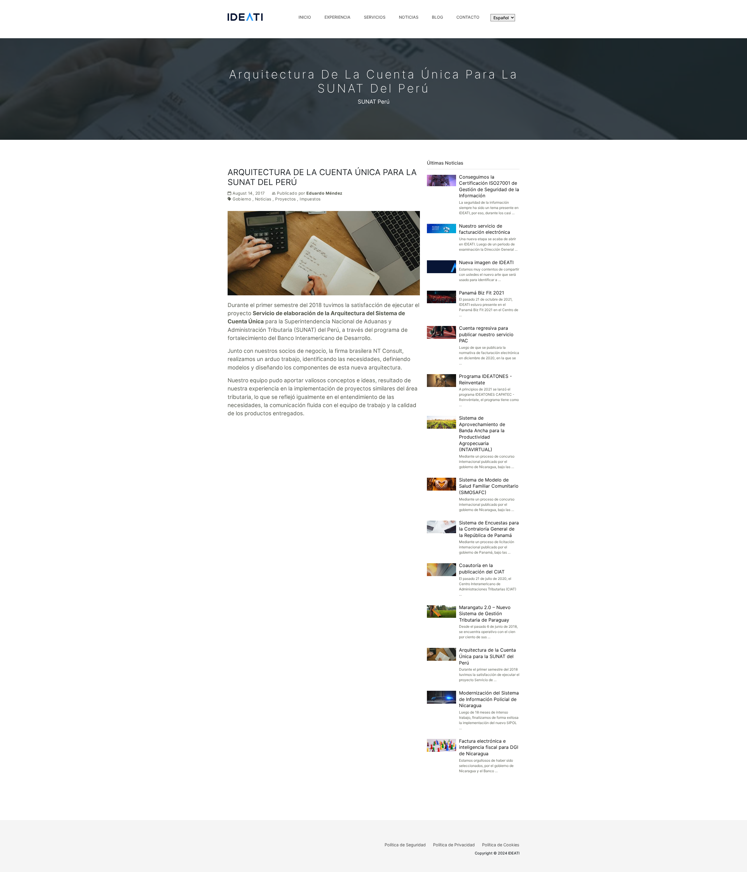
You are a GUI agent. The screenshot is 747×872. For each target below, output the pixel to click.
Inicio (305, 17)
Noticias (408, 17)
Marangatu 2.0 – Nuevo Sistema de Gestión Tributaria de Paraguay (485, 613)
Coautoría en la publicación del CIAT (482, 568)
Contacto (467, 17)
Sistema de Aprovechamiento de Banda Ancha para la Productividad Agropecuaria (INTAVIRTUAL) (482, 433)
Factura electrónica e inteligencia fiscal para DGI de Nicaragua (488, 747)
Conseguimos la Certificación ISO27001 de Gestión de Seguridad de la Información (489, 186)
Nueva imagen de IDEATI (486, 262)
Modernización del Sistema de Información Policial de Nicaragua (489, 699)
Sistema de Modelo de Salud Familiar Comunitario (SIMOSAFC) (489, 486)
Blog (437, 17)
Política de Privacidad (454, 844)
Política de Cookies (500, 844)
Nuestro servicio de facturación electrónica (484, 229)
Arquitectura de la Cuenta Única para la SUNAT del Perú (487, 656)
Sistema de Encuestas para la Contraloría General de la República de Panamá (489, 529)
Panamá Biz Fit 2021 (481, 293)
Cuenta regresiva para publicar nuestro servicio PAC (486, 334)
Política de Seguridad (405, 844)
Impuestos (310, 199)
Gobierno (242, 199)
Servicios (374, 17)
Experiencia (337, 17)
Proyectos (285, 199)
